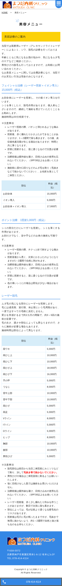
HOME (5, 12)
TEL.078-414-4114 (18, 558)
